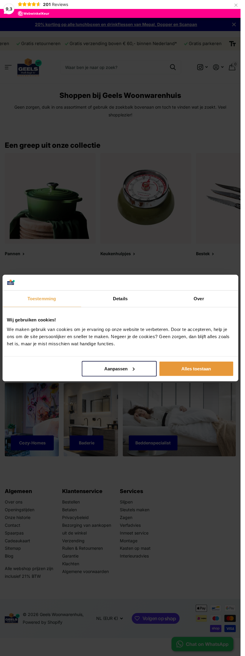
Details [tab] (120, 298)
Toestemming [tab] (41, 298)
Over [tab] (199, 298)
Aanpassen (116, 368)
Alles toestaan (196, 368)
